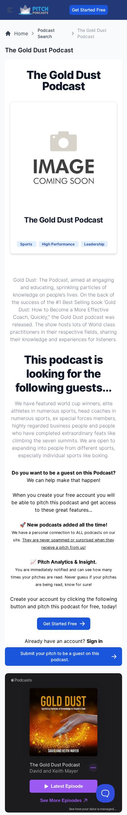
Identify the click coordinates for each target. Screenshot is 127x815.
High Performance (59, 244)
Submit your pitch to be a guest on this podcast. (59, 656)
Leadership (94, 244)
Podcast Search (46, 33)
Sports (26, 244)
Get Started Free (88, 9)
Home (21, 33)
